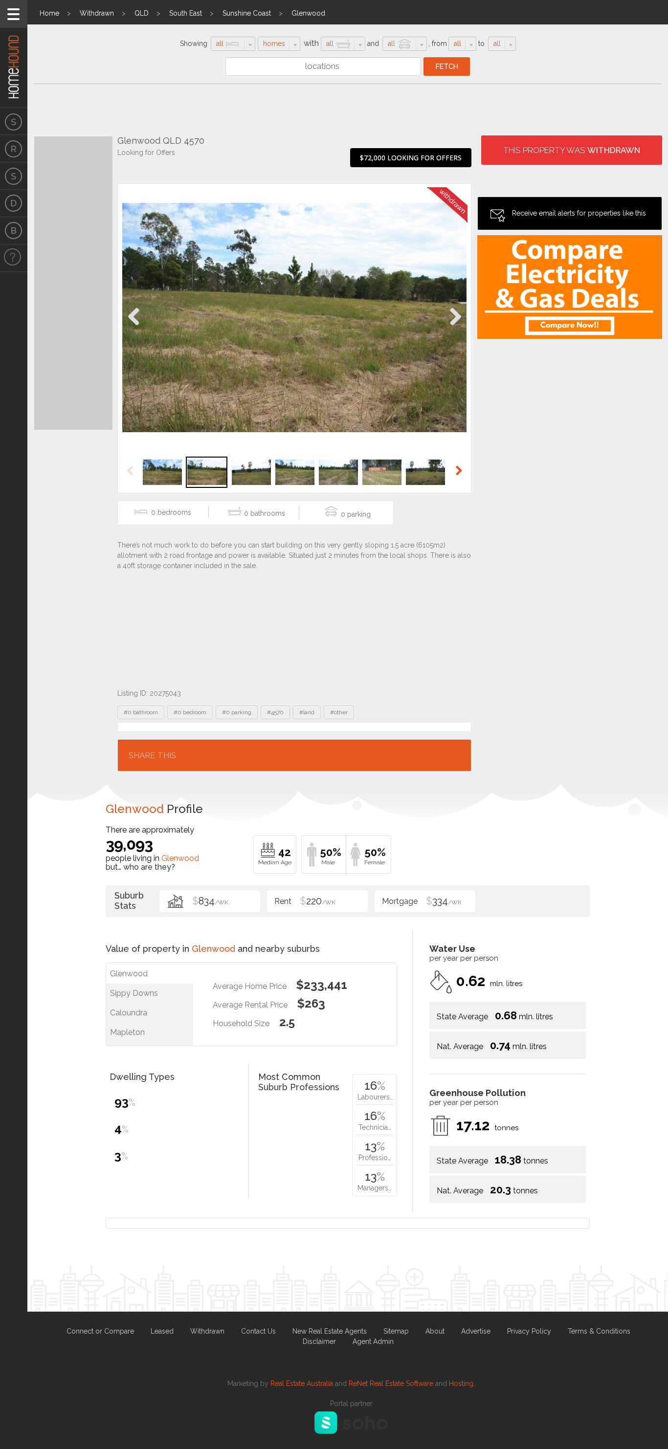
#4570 (275, 712)
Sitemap (396, 1331)
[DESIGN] (13, 203)
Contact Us (258, 1331)
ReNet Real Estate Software (391, 1383)
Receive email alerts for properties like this (579, 213)
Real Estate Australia (301, 1383)
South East (185, 13)
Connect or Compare (100, 1331)
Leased (162, 1331)
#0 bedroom (190, 712)
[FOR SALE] (13, 121)
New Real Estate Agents (329, 1331)
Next (461, 479)
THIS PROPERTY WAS (571, 150)
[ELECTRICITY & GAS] (13, 258)
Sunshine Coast (247, 13)
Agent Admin (373, 1341)
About (435, 1331)
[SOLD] (13, 176)
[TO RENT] (13, 148)
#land (306, 712)
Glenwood (308, 13)
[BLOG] (13, 230)
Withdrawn (97, 13)
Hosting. (462, 1383)
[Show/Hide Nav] (13, 14)
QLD (141, 13)
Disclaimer (319, 1341)
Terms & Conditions (599, 1331)
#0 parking (236, 712)
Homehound (13, 54)
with (311, 43)
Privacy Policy (529, 1331)
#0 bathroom (141, 712)
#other (339, 712)
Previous (130, 479)
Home (49, 13)
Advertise (475, 1331)
